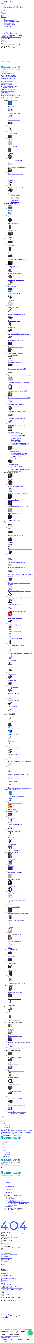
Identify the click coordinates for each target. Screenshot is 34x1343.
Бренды (3, 1265)
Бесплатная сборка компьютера (13, 7)
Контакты (4, 1280)
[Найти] (4, 1121)
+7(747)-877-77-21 (6, 32)
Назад (10, 1197)
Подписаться (4, 1243)
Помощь (3, 1250)
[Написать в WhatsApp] (30, 1332)
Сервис (3, 1269)
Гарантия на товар (9, 24)
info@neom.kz (5, 41)
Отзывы (3, 1281)
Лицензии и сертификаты (8, 1278)
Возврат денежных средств (12, 21)
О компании (4, 1273)
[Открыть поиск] (2, 1164)
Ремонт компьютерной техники (13, 6)
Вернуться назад (5, 1237)
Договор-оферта (5, 1337)
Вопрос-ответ (8, 26)
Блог (2, 1267)
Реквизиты (4, 1277)
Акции (3, 1264)
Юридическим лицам (7, 1275)
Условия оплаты (9, 20)
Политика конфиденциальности (10, 1336)
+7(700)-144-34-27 (11, 37)
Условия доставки (9, 23)
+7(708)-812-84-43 (11, 35)
